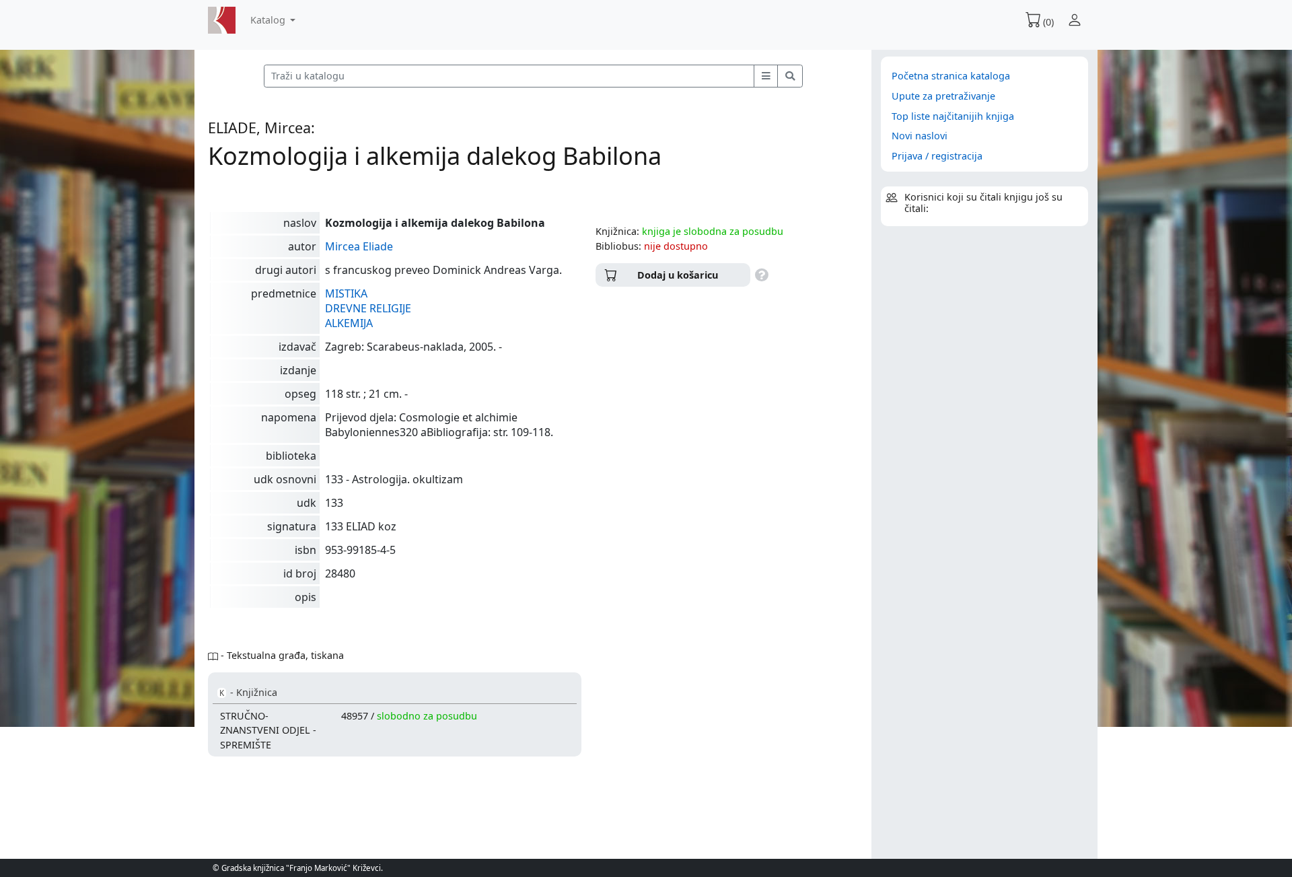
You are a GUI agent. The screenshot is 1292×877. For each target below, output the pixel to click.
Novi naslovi (919, 135)
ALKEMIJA (349, 323)
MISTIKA (346, 293)
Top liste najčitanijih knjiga (953, 116)
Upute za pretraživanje (943, 96)
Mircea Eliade (359, 246)
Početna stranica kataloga (951, 75)
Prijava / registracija (937, 155)
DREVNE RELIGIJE (368, 308)
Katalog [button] (269, 19)
